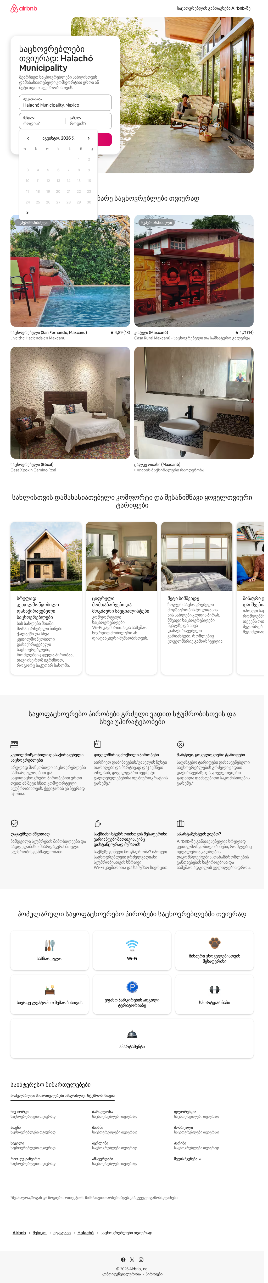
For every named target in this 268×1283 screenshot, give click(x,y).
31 (28, 213)
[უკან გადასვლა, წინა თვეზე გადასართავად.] (28, 138)
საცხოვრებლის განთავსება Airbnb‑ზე (213, 8)
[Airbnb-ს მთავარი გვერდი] (23, 8)
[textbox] (42, 123)
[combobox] (65, 105)
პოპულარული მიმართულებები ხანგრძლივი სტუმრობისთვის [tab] (62, 1095)
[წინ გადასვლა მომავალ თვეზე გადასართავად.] (88, 138)
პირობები (154, 1274)
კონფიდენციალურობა (121, 1274)
